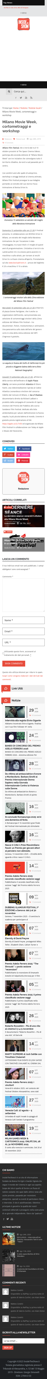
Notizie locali (20, 139)
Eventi (9, 507)
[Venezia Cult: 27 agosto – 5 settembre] (15, 1107)
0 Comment (9, 143)
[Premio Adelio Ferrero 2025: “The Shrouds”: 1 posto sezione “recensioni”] (15, 960)
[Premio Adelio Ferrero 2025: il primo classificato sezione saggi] (15, 991)
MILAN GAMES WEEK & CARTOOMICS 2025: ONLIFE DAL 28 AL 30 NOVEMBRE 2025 (22, 1141)
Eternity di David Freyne (17, 938)
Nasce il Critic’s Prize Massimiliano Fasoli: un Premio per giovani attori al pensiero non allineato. (22, 848)
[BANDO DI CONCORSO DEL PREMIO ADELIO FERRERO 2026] (15, 742)
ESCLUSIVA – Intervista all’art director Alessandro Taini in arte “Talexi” (29, 1239)
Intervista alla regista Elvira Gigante (23, 720)
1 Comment (36, 902)
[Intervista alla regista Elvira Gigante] (15, 717)
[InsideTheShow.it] (23, 29)
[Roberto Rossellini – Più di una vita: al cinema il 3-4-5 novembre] (15, 1022)
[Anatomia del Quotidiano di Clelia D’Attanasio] (8, 1275)
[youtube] (26, 98)
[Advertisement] (23, 56)
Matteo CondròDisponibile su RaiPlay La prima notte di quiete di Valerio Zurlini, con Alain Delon (28, 1294)
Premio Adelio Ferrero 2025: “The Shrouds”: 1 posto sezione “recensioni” (21, 966)
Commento (7, 577)
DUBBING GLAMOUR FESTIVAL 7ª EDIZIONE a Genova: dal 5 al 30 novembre (22, 910)
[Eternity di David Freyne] (15, 935)
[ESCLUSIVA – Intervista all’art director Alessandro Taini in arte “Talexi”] (8, 1244)
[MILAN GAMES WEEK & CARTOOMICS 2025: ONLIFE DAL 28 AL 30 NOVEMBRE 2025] (15, 1135)
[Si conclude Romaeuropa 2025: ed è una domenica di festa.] (15, 813)
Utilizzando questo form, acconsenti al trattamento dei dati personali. (20, 653)
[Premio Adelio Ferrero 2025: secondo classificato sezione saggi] (15, 872)
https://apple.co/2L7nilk (12, 424)
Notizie (16, 700)
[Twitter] (21, 98)
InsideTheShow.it (32, 1361)
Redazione (23, 488)
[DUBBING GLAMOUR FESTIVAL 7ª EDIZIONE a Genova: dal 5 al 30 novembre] (15, 904)
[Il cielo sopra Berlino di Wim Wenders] (8, 1261)
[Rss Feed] (31, 98)
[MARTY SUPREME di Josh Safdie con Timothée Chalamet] (15, 1050)
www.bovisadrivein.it (17, 263)
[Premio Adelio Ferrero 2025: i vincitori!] (15, 1079)
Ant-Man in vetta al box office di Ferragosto (16, 7)
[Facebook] (15, 98)
